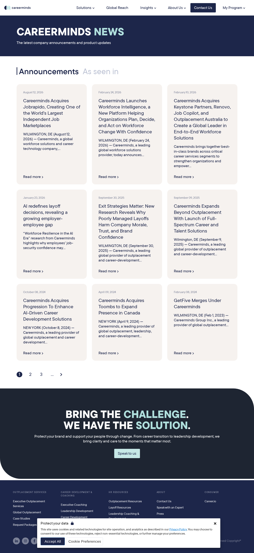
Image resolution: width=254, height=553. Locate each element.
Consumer (212, 492)
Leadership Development (77, 511)
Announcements (49, 71)
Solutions (83, 7)
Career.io (210, 501)
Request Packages (25, 525)
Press (160, 514)
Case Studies (21, 519)
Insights (146, 7)
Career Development (74, 517)
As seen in (101, 71)
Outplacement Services (29, 492)
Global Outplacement (27, 512)
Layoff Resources (120, 508)
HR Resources (118, 492)
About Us (175, 7)
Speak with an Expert (170, 508)
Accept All (53, 541)
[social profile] (16, 540)
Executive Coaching (74, 505)
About (161, 492)
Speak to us (127, 453)
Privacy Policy (178, 529)
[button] (215, 523)
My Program (232, 7)
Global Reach (117, 7)
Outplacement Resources (125, 501)
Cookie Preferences (84, 541)
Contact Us (203, 7)
